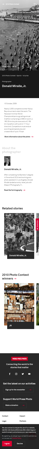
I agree (7, 443)
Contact (5, 416)
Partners (23, 421)
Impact (22, 416)
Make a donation (11, 405)
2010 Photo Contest (12, 4)
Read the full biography (13, 190)
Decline (20, 443)
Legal (4, 421)
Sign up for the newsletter (15, 390)
